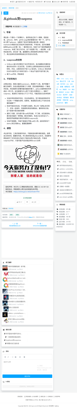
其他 (72, 92)
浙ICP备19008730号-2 (45, 400)
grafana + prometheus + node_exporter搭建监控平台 (25, 313)
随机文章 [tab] (72, 161)
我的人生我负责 (13, 307)
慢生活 (72, 97)
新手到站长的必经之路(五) (17, 272)
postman (60, 103)
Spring (67, 78)
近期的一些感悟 (64, 186)
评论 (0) (50, 13)
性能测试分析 (21, 1)
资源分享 (40, 1)
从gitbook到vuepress (13, 340)
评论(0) (21, 281)
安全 (68, 84)
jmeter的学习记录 (65, 183)
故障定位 (67, 87)
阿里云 (31, 400)
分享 (34, 202)
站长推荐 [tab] (66, 161)
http (60, 89)
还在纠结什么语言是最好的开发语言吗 (20, 301)
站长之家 (57, 1)
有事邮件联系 (68, 123)
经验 (11, 215)
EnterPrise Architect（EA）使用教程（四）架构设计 (25, 290)
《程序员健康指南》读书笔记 (17, 266)
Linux (62, 78)
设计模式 (67, 92)
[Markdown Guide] (24, 356)
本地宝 (59, 100)
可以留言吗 (65, 154)
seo (71, 84)
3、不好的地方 (64, 43)
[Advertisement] (27, 244)
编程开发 (31, 1)
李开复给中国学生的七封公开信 (16, 334)
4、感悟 (62, 45)
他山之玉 (63, 81)
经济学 (65, 95)
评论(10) (21, 304)
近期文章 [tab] (60, 161)
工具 (68, 81)
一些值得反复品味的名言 (15, 337)
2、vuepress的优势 (65, 40)
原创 (6, 13)
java (58, 87)
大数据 (70, 95)
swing (71, 100)
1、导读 (62, 37)
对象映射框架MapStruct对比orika (19, 284)
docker (59, 95)
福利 (66, 103)
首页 (13, 1)
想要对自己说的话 (13, 343)
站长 (72, 81)
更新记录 (43, 396)
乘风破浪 (66, 97)
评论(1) (21, 269)
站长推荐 (35, 396)
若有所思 (65, 1)
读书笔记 (59, 97)
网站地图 (28, 396)
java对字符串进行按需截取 (67, 193)
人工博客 (24, 27)
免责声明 (57, 396)
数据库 (65, 89)
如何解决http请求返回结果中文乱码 (20, 296)
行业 (69, 89)
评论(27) (22, 275)
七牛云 (36, 400)
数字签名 (63, 84)
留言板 (73, 1)
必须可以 (66, 149)
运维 (58, 84)
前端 (17, 215)
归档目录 (50, 396)
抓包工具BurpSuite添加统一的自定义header (23, 319)
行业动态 (48, 1)
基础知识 (61, 92)
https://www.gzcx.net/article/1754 (26, 192)
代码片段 (66, 100)
